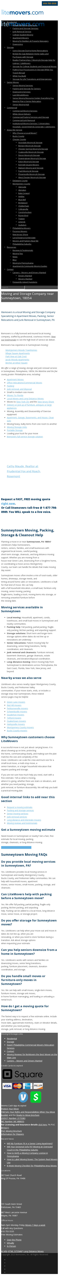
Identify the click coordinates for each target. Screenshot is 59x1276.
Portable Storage (15, 430)
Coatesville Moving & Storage (31, 152)
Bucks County (18, 136)
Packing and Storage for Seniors (27, 88)
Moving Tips (18, 253)
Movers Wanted (25, 279)
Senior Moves (13, 82)
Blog (14, 260)
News (15, 256)
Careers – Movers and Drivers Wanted (29, 272)
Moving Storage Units (17, 427)
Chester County (19, 139)
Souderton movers (15, 714)
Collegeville (23, 209)
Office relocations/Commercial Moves (24, 382)
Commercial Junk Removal (24, 120)
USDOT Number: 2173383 (13, 1118)
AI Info (4, 1251)
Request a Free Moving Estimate (16, 847)
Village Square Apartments (17, 353)
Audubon (22, 225)
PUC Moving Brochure (11, 1131)
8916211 (5, 1127)
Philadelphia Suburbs (22, 244)
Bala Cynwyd (24, 193)
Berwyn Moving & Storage (29, 145)
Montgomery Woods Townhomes (21, 350)
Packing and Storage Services (25, 28)
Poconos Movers (20, 231)
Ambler (21, 196)
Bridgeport (22, 202)
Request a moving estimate (19, 807)
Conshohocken (25, 212)
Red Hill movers (14, 705)
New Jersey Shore (20, 234)
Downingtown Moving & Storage (32, 158)
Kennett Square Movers (28, 164)
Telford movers (14, 718)
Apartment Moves (15, 379)
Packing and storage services (20, 810)
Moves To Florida (15, 395)
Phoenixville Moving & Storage (31, 174)
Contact (10, 269)
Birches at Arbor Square (16, 362)
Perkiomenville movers (17, 708)
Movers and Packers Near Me (25, 241)
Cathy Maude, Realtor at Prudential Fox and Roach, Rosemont (24, 471)
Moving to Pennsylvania (23, 263)
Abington (22, 190)
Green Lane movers (16, 702)
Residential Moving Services (25, 25)
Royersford (23, 215)
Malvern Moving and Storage (30, 168)
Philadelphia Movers (22, 228)
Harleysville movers (16, 724)
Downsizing (18, 44)
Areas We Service (14, 130)
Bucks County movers (17, 730)
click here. (42, 1124)
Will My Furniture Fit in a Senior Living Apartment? (30, 1143)
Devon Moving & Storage (29, 155)
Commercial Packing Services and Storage (31, 117)
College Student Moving (23, 34)
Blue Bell (22, 199)
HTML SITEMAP (15, 1251)
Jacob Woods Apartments (17, 359)
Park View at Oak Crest (16, 356)
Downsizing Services (22, 92)
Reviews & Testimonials (23, 250)
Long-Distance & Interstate (24, 237)
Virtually (10, 1243)
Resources (11, 247)
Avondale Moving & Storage (30, 142)
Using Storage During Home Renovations (30, 50)
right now (8, 503)
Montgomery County (21, 183)
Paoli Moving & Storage (28, 171)
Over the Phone (14, 1239)
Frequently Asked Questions (25, 282)
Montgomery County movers (20, 727)
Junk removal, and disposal (19, 389)
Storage (10, 47)
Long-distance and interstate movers (24, 820)
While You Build (19, 76)
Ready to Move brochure (27, 1115)
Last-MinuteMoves (21, 95)
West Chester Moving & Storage (32, 177)
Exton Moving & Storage (28, 161)
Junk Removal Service (22, 31)
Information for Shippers (12, 1134)
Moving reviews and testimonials (22, 823)
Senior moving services (17, 813)
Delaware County (20, 180)
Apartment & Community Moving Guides (30, 266)
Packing (10, 386)
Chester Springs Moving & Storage (33, 149)
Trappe (21, 218)
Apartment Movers (21, 38)
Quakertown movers (16, 721)
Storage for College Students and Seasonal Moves (35, 66)
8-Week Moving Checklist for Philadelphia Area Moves (32, 1165)
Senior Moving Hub (21, 104)
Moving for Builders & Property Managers (31, 41)
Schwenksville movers (17, 711)
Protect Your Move (10, 1108)
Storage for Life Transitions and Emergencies (32, 79)
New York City (22, 401)
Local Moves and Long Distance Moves (25, 398)
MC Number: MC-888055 (12, 1121)
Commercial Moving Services (25, 111)
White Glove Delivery (22, 114)
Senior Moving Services (23, 85)
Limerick (21, 221)
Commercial (12, 107)
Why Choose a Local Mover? (25, 133)
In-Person (11, 1246)
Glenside (22, 187)
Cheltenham (23, 206)
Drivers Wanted (25, 275)
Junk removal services (17, 816)
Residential (12, 22)
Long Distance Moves (33, 1251)
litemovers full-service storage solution (25, 436)
